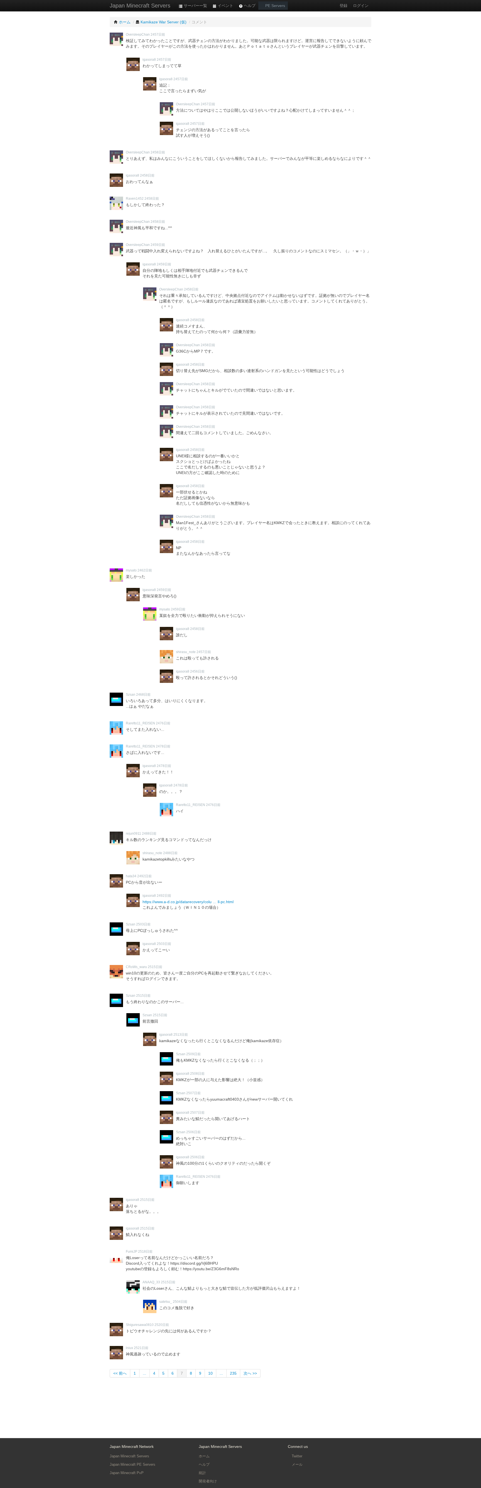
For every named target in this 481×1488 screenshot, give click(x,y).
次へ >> (250, 1373)
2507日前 (193, 1093)
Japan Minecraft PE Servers (132, 1464)
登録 (343, 5)
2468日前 (143, 695)
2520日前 (161, 1325)
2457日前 (158, 34)
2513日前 (180, 1035)
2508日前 (197, 1074)
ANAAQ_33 (151, 1282)
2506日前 (193, 1132)
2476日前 (163, 723)
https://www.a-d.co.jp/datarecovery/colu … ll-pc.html (188, 902)
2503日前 (143, 924)
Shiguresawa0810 (140, 1325)
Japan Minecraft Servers (140, 6)
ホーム (204, 1456)
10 (210, 1373)
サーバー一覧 (195, 5)
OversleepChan (138, 34)
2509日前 (193, 1054)
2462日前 (145, 570)
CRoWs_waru (136, 967)
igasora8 (149, 60)
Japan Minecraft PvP (127, 1473)
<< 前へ (120, 1373)
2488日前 (149, 833)
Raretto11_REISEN (140, 723)
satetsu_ (165, 1302)
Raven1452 (135, 199)
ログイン (361, 5)
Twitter (296, 1456)
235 (233, 1373)
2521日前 (141, 1348)
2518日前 (145, 1252)
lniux (129, 1348)
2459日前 (158, 245)
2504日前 (180, 1302)
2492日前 (144, 876)
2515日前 (155, 967)
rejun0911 (133, 833)
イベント (225, 5)
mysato (131, 570)
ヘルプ (249, 5)
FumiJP (131, 1252)
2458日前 (158, 152)
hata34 (131, 876)
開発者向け (208, 1481)
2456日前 (197, 671)
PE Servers (274, 5)
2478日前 (163, 746)
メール (297, 1464)
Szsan (130, 695)
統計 (202, 1473)
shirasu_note (186, 652)
